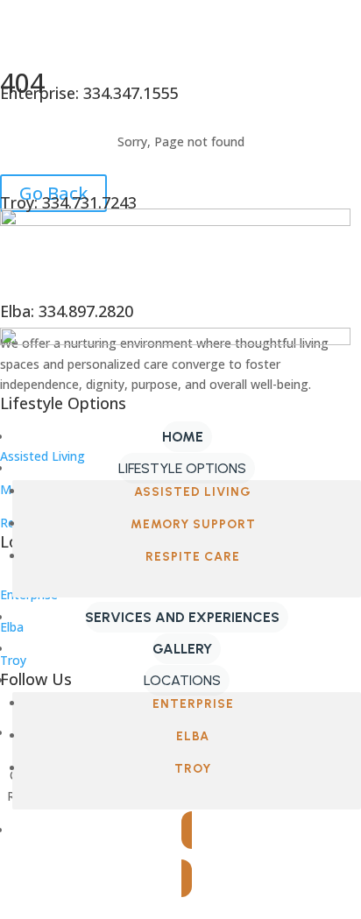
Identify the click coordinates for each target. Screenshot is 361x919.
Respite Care (192, 556)
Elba (192, 736)
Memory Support (193, 524)
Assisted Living (192, 491)
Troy (192, 768)
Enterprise (193, 703)
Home (182, 436)
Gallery (182, 648)
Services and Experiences (182, 617)
